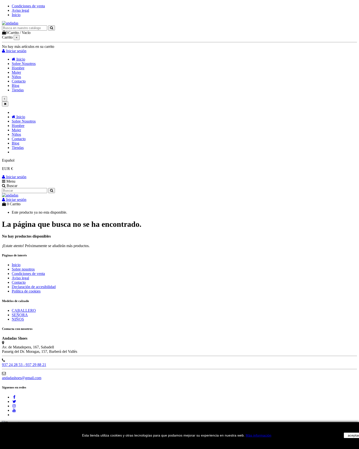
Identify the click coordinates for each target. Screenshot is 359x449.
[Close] (5, 103)
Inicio (16, 15)
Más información (258, 435)
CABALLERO (24, 310)
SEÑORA (20, 315)
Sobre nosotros (23, 269)
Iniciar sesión (15, 177)
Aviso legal (20, 10)
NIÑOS (18, 319)
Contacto (19, 282)
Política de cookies (26, 291)
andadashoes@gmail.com (21, 378)
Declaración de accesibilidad (34, 287)
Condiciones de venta (28, 6)
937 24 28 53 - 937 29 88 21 (24, 365)
